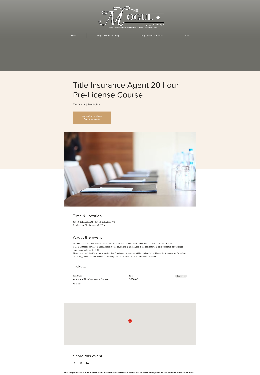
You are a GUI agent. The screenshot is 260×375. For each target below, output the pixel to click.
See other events (92, 119)
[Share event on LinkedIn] (87, 363)
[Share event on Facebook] (74, 363)
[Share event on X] (81, 363)
